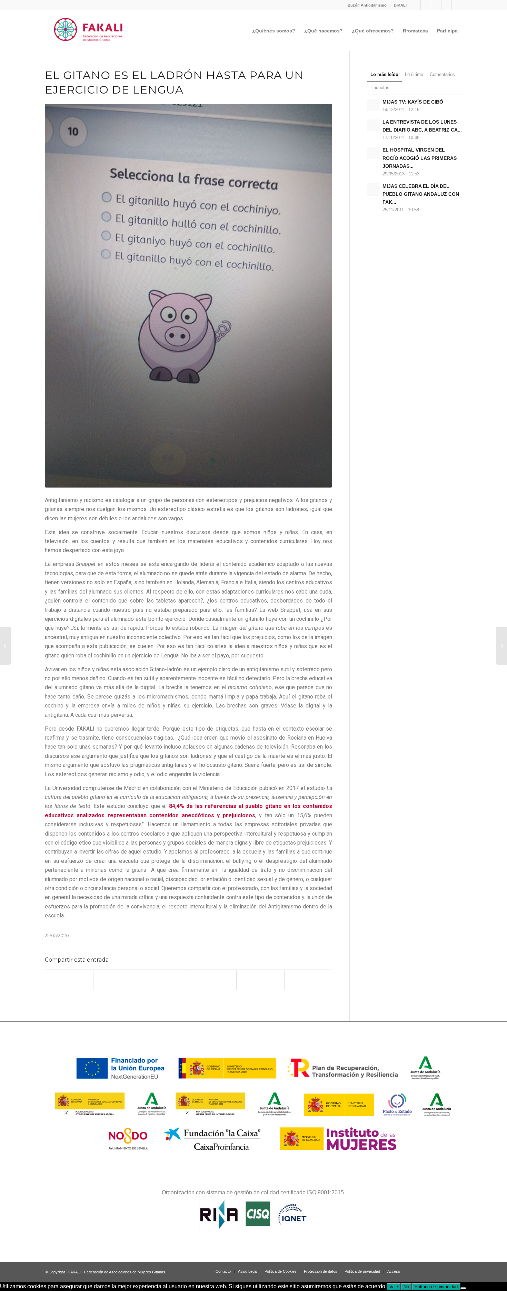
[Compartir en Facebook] (69, 980)
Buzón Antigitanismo (367, 5)
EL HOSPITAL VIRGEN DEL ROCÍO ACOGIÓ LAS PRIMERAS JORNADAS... (419, 157)
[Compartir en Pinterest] (213, 980)
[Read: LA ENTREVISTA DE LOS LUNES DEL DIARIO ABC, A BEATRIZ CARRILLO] (373, 125)
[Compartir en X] (117, 980)
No (406, 1286)
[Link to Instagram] (415, 5)
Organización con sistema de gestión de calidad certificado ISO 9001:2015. (253, 1192)
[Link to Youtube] (457, 5)
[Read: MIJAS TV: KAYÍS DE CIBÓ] (373, 105)
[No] (463, 1288)
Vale (393, 1286)
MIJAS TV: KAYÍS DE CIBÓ (412, 102)
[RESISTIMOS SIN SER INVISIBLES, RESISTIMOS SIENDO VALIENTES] (5, 646)
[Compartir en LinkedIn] (260, 980)
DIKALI (400, 5)
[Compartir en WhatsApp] (165, 980)
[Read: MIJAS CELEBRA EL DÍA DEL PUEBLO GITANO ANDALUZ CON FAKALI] (373, 189)
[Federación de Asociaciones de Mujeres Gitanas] (88, 30)
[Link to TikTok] (436, 5)
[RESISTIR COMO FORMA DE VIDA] (501, 646)
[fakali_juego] (188, 296)
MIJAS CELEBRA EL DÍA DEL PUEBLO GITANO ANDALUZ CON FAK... (420, 194)
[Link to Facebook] (426, 5)
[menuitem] (367, 5)
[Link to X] (446, 5)
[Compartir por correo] (308, 980)
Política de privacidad (436, 1286)
